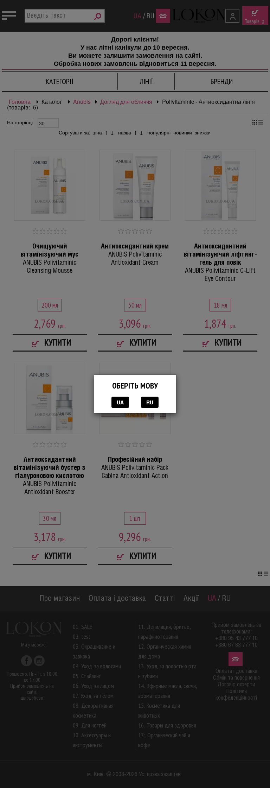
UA (120, 402)
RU (149, 402)
